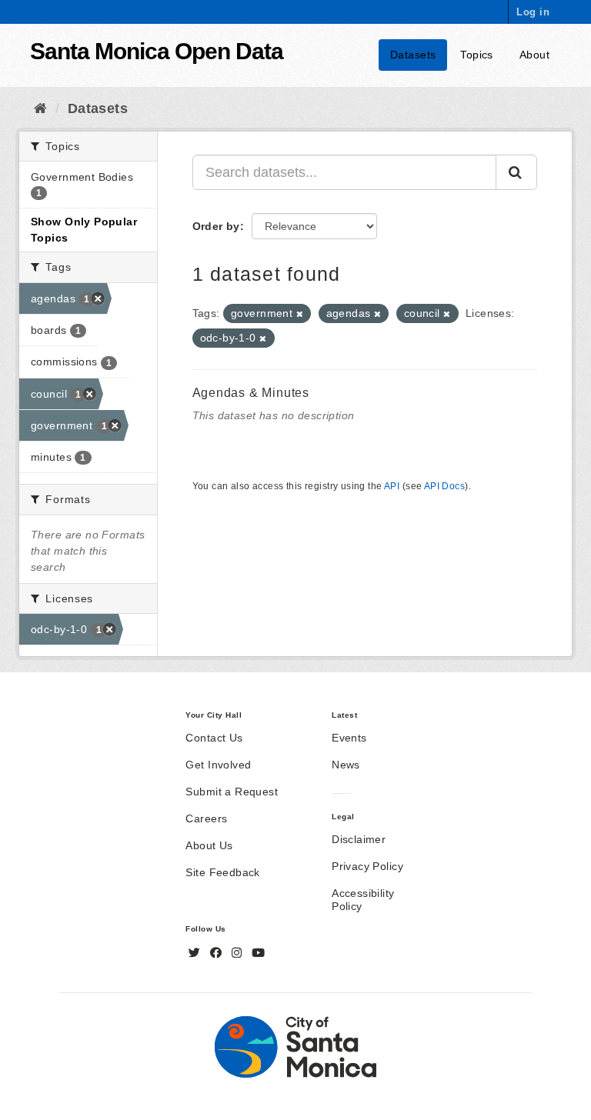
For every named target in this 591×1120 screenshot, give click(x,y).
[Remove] (299, 313)
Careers (206, 818)
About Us (208, 845)
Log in (532, 12)
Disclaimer (359, 839)
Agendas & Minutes (251, 392)
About (534, 54)
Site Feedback (222, 872)
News (346, 764)
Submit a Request (231, 791)
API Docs (444, 486)
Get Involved (218, 764)
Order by (216, 226)
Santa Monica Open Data (156, 51)
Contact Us (213, 738)
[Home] (40, 108)
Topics (476, 54)
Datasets (413, 54)
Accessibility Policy (363, 899)
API (391, 486)
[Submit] (516, 172)
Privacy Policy (367, 866)
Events (349, 738)
